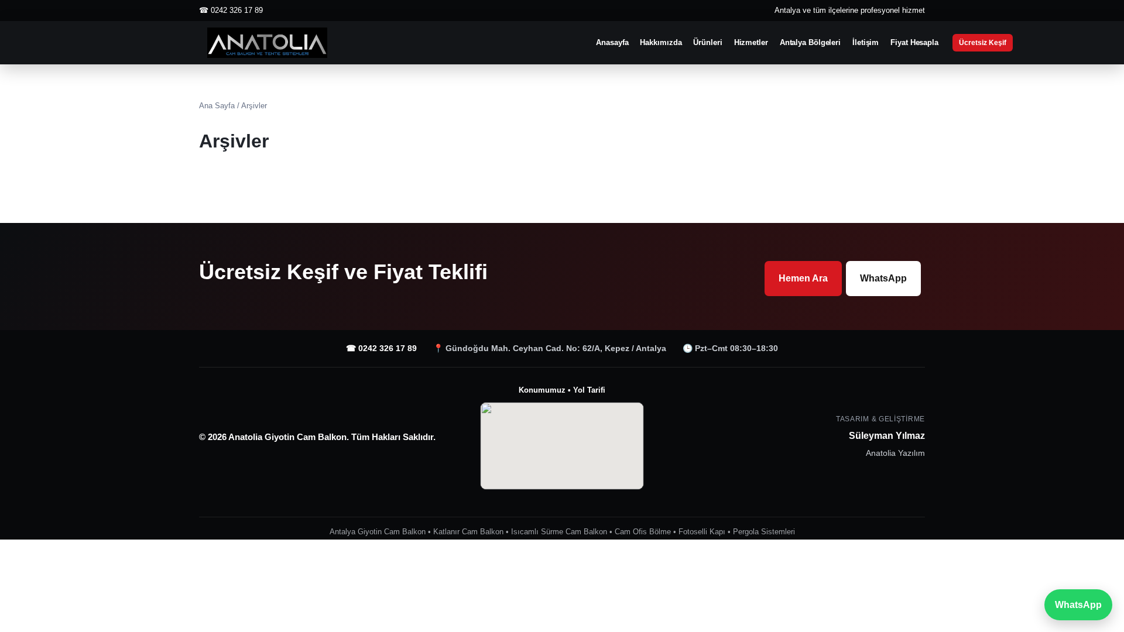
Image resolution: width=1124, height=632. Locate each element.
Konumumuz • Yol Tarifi (562, 390)
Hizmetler (751, 42)
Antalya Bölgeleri (810, 42)
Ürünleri (707, 42)
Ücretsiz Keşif (982, 43)
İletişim (865, 42)
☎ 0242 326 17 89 (381, 348)
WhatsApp (883, 278)
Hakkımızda (660, 42)
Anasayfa (612, 42)
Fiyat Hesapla (914, 42)
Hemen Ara (803, 278)
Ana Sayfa (217, 105)
